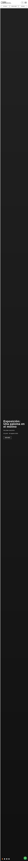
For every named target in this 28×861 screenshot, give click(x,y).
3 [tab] (7, 859)
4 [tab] (9, 859)
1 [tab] (2, 859)
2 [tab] (5, 859)
